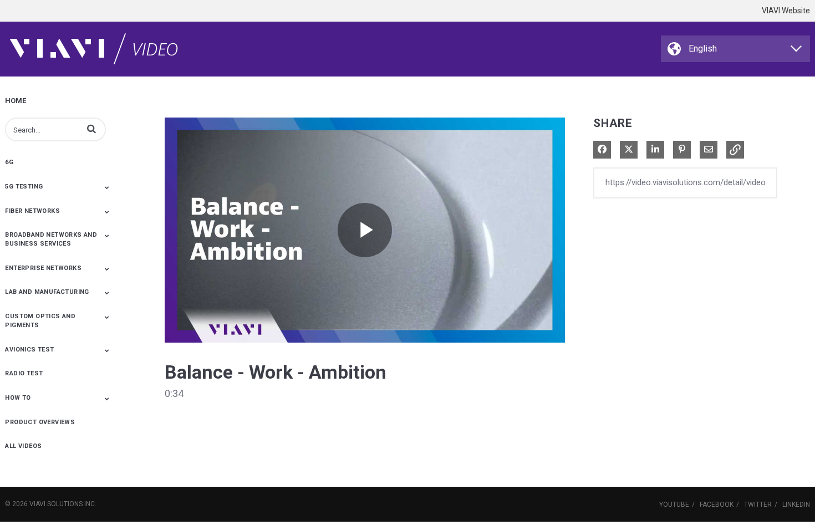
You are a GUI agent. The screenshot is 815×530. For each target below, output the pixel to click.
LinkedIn (796, 504)
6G (9, 162)
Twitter (758, 504)
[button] (91, 129)
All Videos (23, 446)
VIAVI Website (786, 10)
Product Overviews (40, 422)
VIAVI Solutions (56, 504)
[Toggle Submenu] (107, 187)
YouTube (674, 504)
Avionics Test (29, 349)
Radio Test (24, 373)
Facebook (716, 504)
